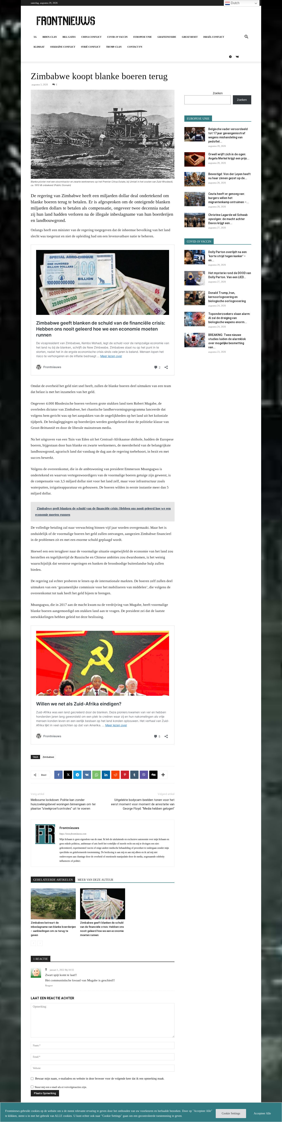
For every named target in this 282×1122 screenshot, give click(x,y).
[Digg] (153, 775)
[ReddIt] (115, 775)
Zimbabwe (48, 756)
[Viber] (144, 775)
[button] (246, 37)
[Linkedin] (106, 775)
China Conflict (91, 37)
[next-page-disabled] (40, 943)
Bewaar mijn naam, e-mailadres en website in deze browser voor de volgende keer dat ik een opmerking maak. (100, 1078)
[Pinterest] (125, 775)
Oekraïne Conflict (62, 47)
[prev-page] (33, 943)
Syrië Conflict (90, 47)
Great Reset (190, 37)
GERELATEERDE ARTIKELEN (53, 879)
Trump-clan (114, 47)
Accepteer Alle (262, 1113)
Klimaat (39, 47)
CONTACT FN (134, 47)
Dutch (234, 3)
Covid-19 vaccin (117, 37)
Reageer (49, 985)
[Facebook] (58, 775)
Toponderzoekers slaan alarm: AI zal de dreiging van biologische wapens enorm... (229, 318)
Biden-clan (50, 37)
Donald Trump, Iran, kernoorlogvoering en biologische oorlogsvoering (227, 297)
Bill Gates (69, 37)
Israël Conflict (213, 37)
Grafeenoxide (167, 37)
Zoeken (218, 93)
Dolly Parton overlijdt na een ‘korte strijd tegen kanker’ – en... (227, 256)
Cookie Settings (231, 1113)
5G (35, 37)
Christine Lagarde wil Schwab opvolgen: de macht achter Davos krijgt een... (228, 219)
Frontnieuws (69, 828)
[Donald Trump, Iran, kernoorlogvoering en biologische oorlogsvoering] (194, 298)
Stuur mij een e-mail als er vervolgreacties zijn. (61, 1087)
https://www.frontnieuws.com (72, 833)
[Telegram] (230, 57)
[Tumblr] (134, 775)
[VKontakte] (237, 57)
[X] (68, 775)
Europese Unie (142, 37)
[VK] (87, 775)
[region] (141, 1112)
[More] (163, 775)
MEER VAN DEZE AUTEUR (95, 879)
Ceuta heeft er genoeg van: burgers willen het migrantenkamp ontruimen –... (228, 198)
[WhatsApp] (96, 775)
